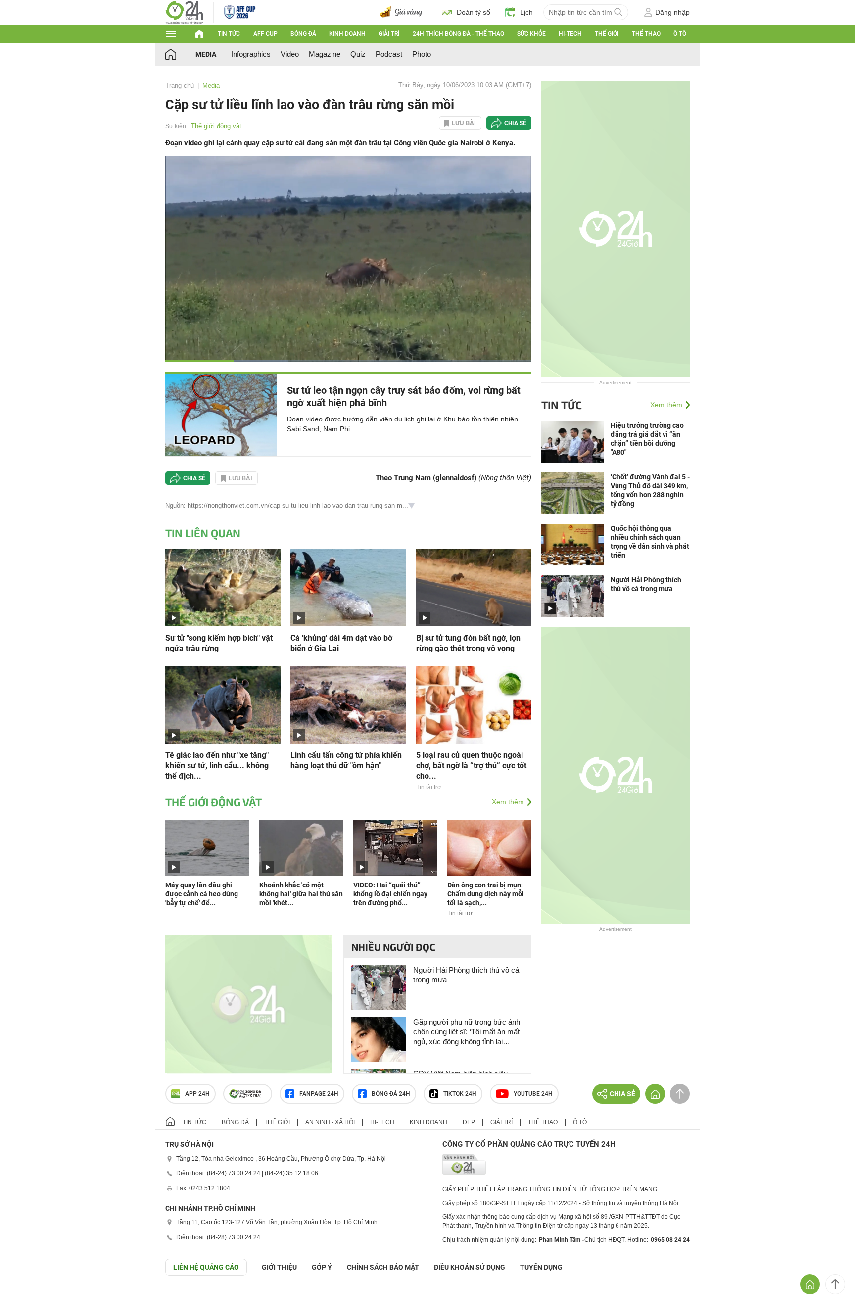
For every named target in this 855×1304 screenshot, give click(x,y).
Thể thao (646, 33)
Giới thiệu (279, 1267)
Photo (421, 54)
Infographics (251, 54)
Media (205, 54)
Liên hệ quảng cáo (206, 1267)
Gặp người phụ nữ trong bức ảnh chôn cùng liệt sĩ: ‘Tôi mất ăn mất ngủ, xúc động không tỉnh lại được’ (466, 1032)
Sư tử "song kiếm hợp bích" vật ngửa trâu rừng (219, 643)
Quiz (358, 54)
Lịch (526, 12)
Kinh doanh (347, 33)
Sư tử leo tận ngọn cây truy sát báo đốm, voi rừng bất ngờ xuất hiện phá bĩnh (404, 396)
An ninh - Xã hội (330, 1122)
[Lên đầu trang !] (835, 1284)
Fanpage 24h (318, 1093)
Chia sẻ (515, 123)
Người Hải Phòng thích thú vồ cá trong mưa (466, 975)
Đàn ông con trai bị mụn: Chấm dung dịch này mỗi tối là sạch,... (485, 894)
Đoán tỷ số (473, 12)
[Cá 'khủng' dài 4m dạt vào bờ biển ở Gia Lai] (348, 587)
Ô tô (679, 33)
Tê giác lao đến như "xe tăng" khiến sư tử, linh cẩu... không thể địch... (217, 765)
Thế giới (606, 33)
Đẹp (469, 1122)
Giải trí (389, 33)
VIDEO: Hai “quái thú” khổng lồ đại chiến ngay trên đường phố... (390, 894)
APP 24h (197, 1093)
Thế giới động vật (216, 126)
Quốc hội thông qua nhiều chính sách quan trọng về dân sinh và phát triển (650, 541)
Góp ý (322, 1267)
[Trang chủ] (180, 54)
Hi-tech (570, 33)
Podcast (389, 54)
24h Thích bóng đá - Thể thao (458, 33)
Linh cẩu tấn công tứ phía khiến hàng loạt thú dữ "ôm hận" (346, 760)
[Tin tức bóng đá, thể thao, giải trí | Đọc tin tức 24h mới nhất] (184, 11)
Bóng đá (303, 33)
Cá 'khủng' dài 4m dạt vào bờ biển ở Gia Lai (341, 643)
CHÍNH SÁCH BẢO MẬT (383, 1267)
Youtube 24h (533, 1093)
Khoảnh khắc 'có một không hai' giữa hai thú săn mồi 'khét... (301, 894)
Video (290, 54)
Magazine (324, 54)
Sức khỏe (531, 33)
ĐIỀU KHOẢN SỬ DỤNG (469, 1267)
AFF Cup (265, 33)
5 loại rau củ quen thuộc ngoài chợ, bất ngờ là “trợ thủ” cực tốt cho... (471, 765)
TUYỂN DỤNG (541, 1267)
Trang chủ (179, 85)
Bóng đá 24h (391, 1093)
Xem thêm (508, 802)
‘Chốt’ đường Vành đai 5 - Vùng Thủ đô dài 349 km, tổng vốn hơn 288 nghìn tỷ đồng (650, 490)
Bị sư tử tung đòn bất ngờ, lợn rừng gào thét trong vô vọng (468, 643)
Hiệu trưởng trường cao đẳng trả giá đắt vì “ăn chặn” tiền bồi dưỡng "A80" (647, 438)
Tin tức (229, 33)
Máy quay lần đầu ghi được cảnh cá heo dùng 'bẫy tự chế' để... (201, 894)
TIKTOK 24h (459, 1093)
